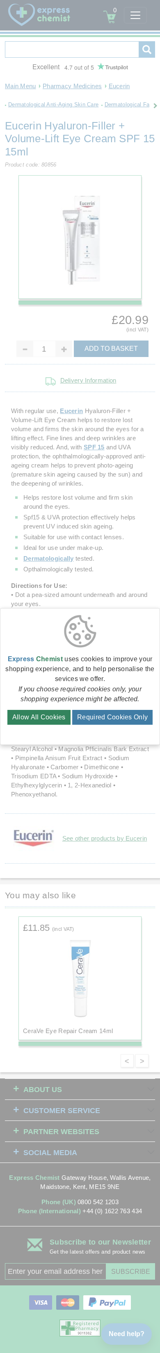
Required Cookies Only (112, 717)
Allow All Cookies (39, 717)
